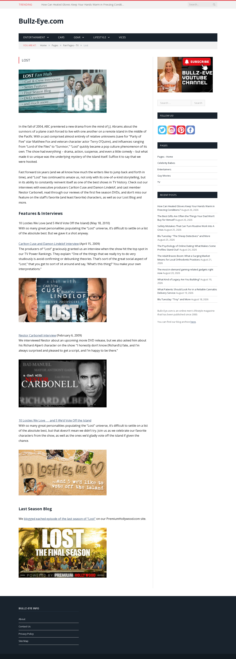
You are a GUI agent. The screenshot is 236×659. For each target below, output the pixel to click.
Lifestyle (99, 37)
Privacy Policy (26, 633)
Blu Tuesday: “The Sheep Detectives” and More (183, 236)
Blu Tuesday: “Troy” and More (174, 299)
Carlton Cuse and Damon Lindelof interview (49, 244)
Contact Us (25, 626)
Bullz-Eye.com (41, 21)
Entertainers (164, 169)
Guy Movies (164, 175)
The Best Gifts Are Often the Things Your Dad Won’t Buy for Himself (82, 4)
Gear (77, 37)
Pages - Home (165, 156)
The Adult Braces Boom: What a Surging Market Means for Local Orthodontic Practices (183, 257)
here (193, 321)
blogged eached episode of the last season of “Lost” (60, 519)
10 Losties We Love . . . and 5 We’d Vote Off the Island (55, 420)
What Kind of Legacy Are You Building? (178, 279)
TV (158, 182)
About (22, 619)
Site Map (23, 641)
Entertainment (34, 37)
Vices (122, 37)
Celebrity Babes (166, 163)
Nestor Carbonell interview (37, 335)
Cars (61, 37)
